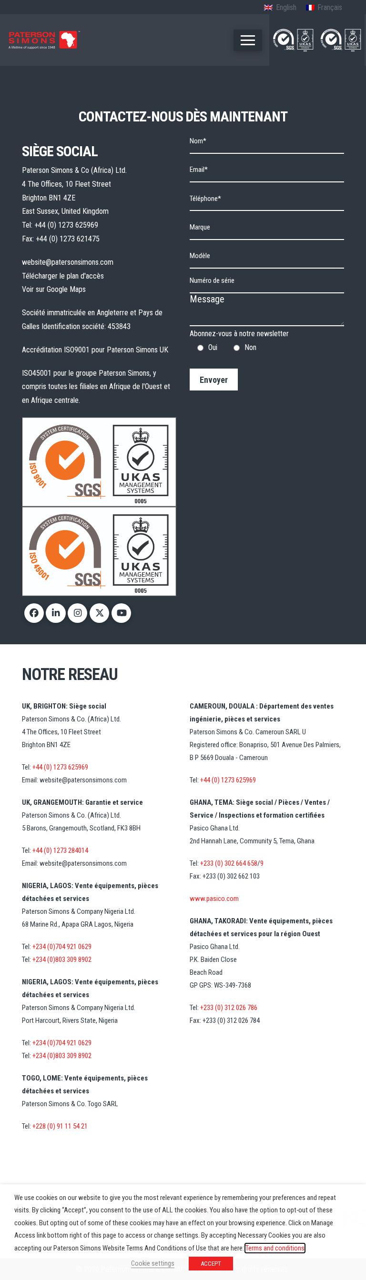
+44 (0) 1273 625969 (66, 225)
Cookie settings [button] (152, 1263)
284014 (77, 850)
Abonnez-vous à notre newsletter (239, 347)
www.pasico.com (214, 898)
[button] (248, 40)
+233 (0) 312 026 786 (228, 1007)
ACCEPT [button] (211, 1263)
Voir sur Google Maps (54, 289)
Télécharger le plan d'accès (63, 275)
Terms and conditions (275, 1248)
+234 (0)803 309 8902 (62, 959)
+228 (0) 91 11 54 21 (60, 1126)
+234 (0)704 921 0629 (62, 946)
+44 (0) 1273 (49, 850)
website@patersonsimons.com (67, 262)
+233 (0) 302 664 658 (228, 863)
